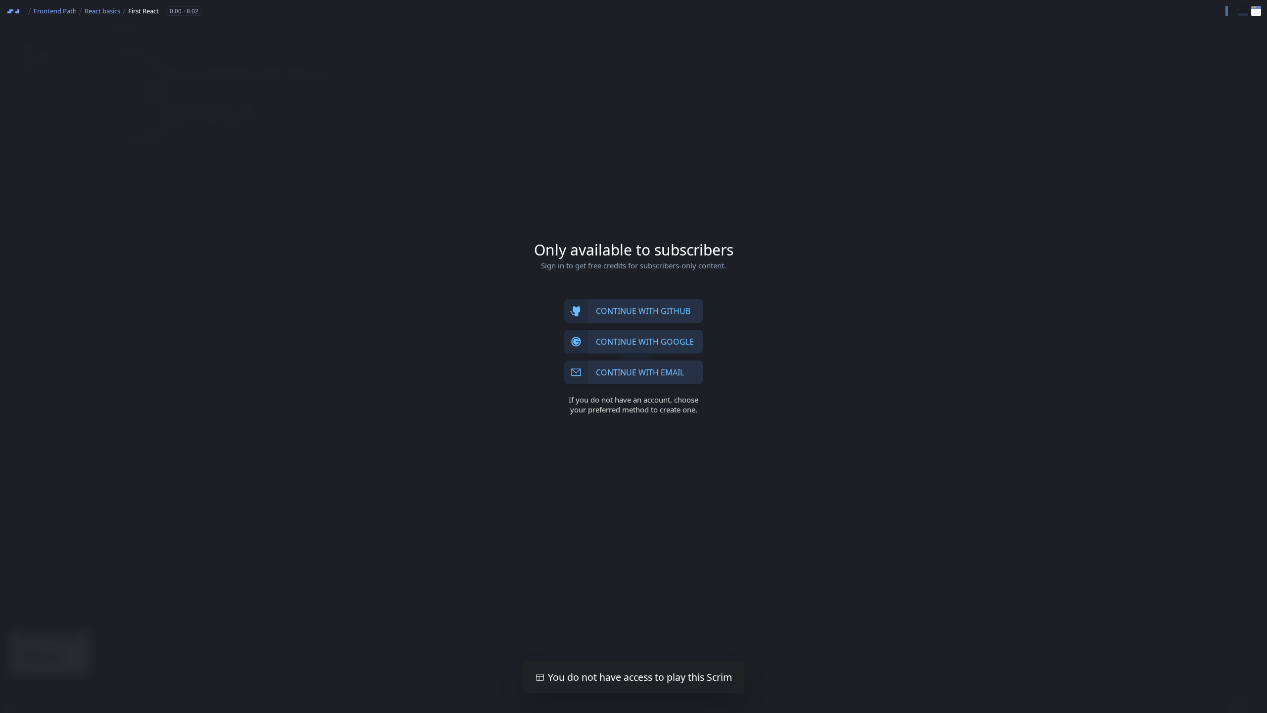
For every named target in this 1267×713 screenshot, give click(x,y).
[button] (1230, 11)
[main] (633, 356)
